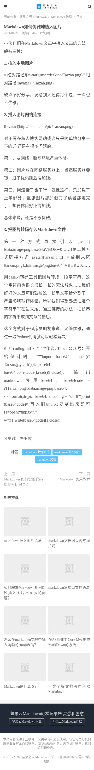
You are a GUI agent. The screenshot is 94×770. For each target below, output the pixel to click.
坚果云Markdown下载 (27, 721)
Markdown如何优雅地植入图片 (33, 27)
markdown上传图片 (37, 452)
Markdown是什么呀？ (21, 686)
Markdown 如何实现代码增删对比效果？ (23, 481)
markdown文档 (46, 459)
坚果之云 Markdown (47, 6)
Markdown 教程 (61, 17)
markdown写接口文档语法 (69, 588)
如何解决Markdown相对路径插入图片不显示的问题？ (25, 593)
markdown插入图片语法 (23, 541)
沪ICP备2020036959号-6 (67, 757)
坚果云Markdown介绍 (67, 721)
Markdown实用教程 (75, 479)
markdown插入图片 (67, 452)
